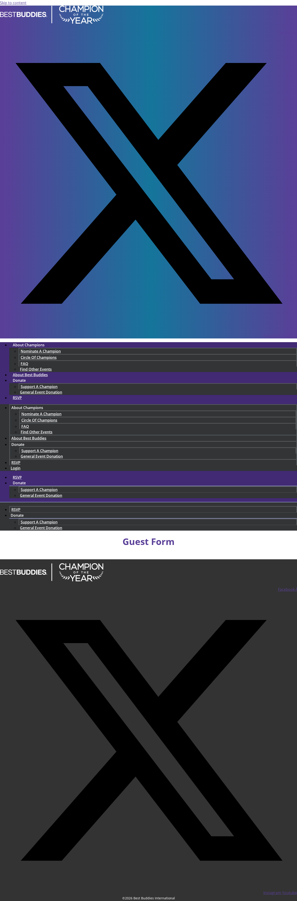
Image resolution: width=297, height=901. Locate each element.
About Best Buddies (30, 374)
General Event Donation (41, 392)
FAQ (24, 363)
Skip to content (13, 2)
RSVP (17, 397)
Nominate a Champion (41, 351)
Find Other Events (36, 432)
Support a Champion (39, 386)
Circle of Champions (39, 357)
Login (15, 468)
